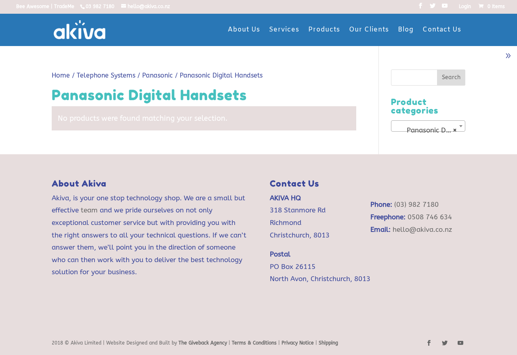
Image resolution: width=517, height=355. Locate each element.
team (89, 210)
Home (61, 75)
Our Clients (369, 29)
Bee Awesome (32, 6)
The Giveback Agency (203, 343)
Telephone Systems (106, 75)
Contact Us (441, 29)
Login (465, 6)
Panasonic (157, 75)
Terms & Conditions (255, 343)
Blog (406, 29)
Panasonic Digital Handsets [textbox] (430, 130)
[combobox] (428, 126)
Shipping (328, 343)
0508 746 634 (430, 217)
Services (284, 29)
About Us (244, 29)
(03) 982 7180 (416, 204)
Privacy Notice (298, 343)
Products (324, 29)
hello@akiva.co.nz (422, 229)
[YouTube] (445, 8)
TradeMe (64, 6)
